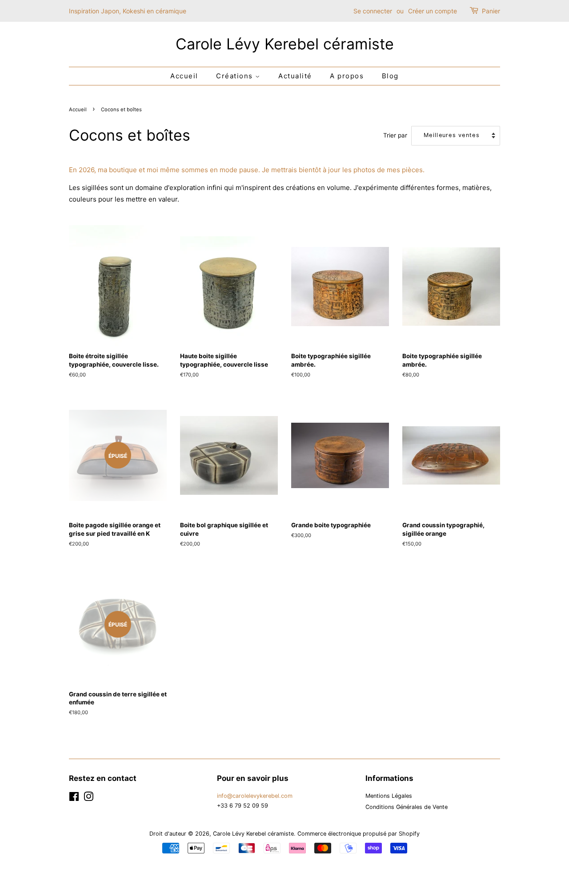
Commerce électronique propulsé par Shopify (358, 833)
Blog (390, 76)
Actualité (295, 76)
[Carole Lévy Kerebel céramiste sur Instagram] (88, 798)
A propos (347, 76)
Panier (491, 11)
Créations (235, 76)
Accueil (184, 76)
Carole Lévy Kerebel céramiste (285, 44)
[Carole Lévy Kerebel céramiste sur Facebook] (74, 798)
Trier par (395, 135)
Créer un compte (432, 11)
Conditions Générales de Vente (406, 807)
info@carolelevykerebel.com (255, 795)
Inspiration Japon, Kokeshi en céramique (127, 11)
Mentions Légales (388, 795)
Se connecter (372, 11)
